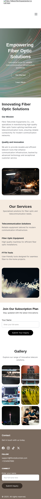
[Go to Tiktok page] (13, 448)
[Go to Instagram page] (8, 448)
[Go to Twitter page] (18, 448)
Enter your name (9, 473)
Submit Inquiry (12, 486)
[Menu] (36, 14)
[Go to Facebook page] (3, 448)
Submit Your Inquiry (20, 333)
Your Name (6, 320)
